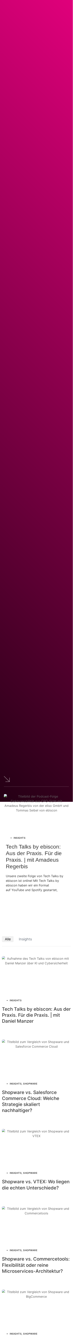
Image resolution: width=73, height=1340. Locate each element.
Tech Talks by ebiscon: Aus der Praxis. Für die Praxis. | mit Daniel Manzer (36, 1015)
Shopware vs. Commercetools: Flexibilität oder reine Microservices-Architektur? (36, 1265)
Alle (8, 939)
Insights (25, 939)
